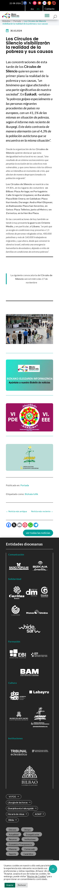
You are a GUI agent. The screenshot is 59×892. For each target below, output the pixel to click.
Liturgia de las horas (18, 802)
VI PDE (12, 796)
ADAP (38, 814)
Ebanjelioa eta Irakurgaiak (21, 808)
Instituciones (30, 839)
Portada (24, 485)
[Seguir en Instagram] (35, 3)
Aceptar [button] (9, 885)
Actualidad (13, 834)
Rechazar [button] (22, 885)
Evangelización (32, 834)
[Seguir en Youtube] (40, 3)
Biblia (11, 820)
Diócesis (12, 830)
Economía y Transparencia (20, 844)
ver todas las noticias (38, 532)
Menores (13, 849)
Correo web (29, 849)
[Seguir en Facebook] (25, 3)
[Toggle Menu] (47, 15)
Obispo (27, 830)
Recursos (13, 839)
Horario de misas (16, 814)
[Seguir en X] (30, 3)
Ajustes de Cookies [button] (36, 876)
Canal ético (28, 854)
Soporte (12, 854)
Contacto (49, 8)
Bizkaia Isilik (31, 494)
